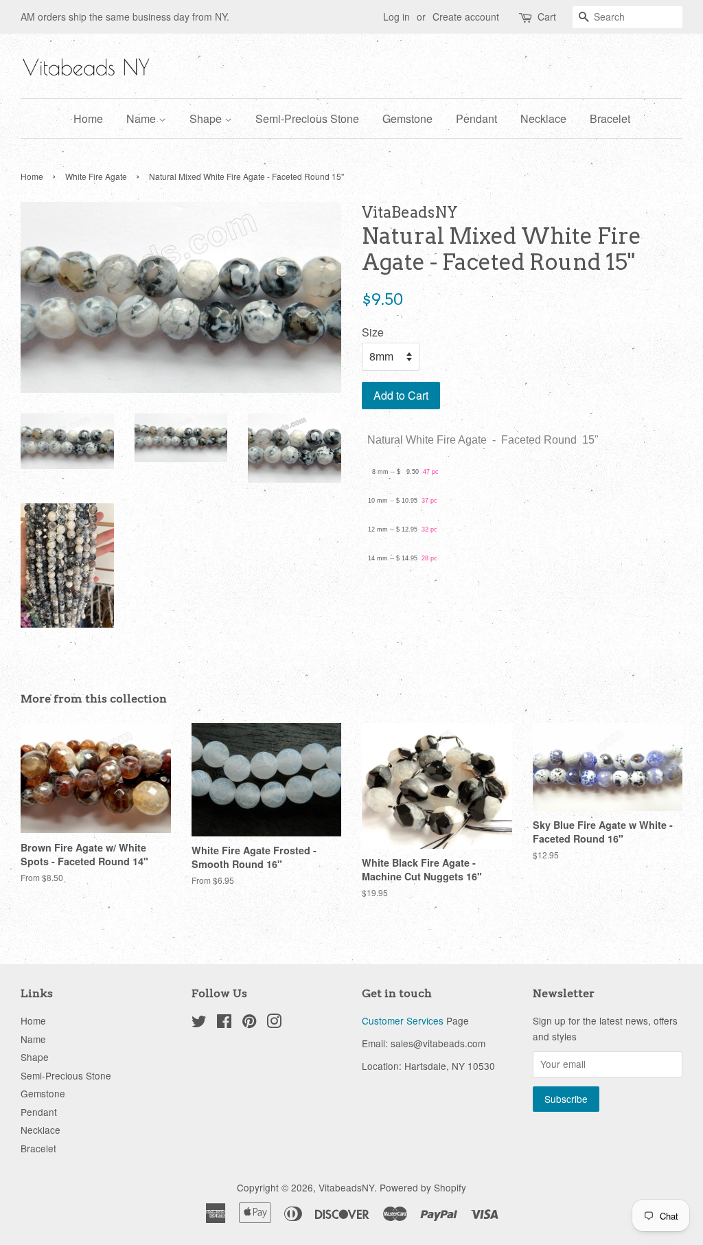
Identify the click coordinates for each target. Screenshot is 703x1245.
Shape (206, 118)
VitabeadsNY (346, 1187)
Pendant (476, 118)
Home (88, 118)
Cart (547, 16)
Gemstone (407, 118)
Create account (466, 16)
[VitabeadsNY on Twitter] (199, 1023)
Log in (396, 16)
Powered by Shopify (423, 1187)
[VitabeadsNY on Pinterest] (249, 1023)
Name (142, 118)
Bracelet (610, 118)
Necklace (543, 118)
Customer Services (402, 1020)
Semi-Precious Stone (307, 118)
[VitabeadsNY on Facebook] (224, 1023)
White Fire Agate (96, 176)
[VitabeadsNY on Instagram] (273, 1023)
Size (373, 332)
